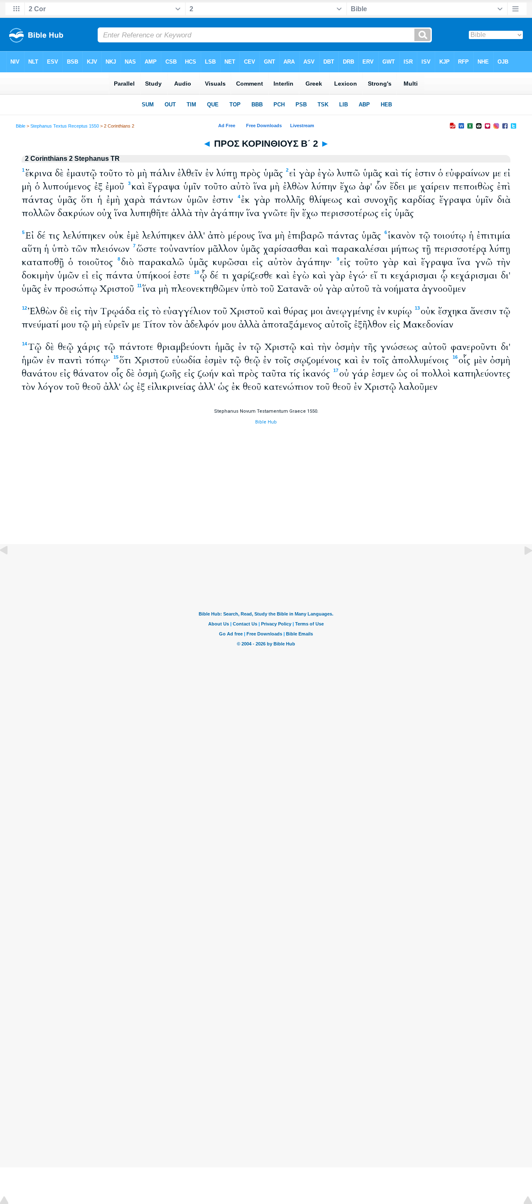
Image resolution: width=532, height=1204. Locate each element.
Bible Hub (266, 422)
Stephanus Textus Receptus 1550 (64, 125)
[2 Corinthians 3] (521, 569)
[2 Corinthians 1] (10, 569)
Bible (20, 125)
